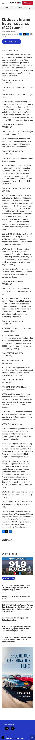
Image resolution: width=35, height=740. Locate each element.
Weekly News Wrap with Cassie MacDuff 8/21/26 (16, 597)
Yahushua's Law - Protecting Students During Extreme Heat (15, 619)
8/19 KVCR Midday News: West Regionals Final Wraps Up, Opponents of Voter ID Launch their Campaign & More (16, 629)
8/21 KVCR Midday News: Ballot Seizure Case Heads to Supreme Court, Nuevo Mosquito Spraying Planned (16, 587)
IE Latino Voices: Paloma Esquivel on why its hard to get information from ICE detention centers (16, 639)
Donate (29, 3)
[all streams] (32, 737)
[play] (3, 738)
